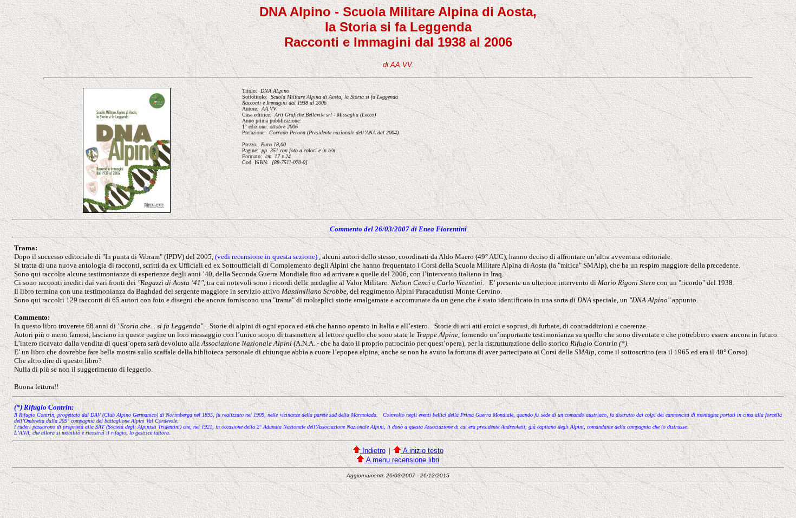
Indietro (373, 450)
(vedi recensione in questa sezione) (266, 256)
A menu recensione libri (401, 460)
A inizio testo (422, 450)
